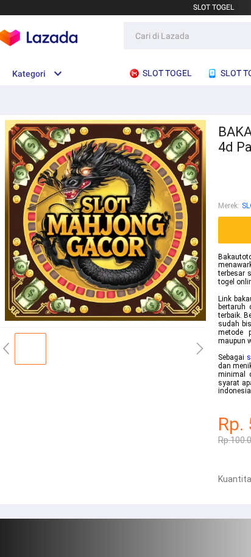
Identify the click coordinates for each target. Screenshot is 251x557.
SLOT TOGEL (213, 7)
